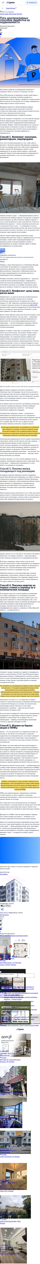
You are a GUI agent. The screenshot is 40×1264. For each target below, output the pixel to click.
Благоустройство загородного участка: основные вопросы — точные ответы (20, 998)
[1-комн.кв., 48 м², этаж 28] (13, 945)
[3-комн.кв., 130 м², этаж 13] (13, 1106)
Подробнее (3, 874)
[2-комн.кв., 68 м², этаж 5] (13, 1074)
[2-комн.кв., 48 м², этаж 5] (13, 1139)
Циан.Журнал (10, 8)
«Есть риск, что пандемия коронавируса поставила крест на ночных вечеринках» (21, 994)
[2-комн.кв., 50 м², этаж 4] (13, 1171)
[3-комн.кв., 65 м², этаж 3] (13, 1203)
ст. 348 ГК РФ (32, 305)
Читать (2, 261)
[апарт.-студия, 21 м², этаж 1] (13, 1236)
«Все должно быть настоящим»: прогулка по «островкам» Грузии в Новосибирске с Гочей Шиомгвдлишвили (19, 989)
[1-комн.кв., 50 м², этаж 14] (13, 1042)
